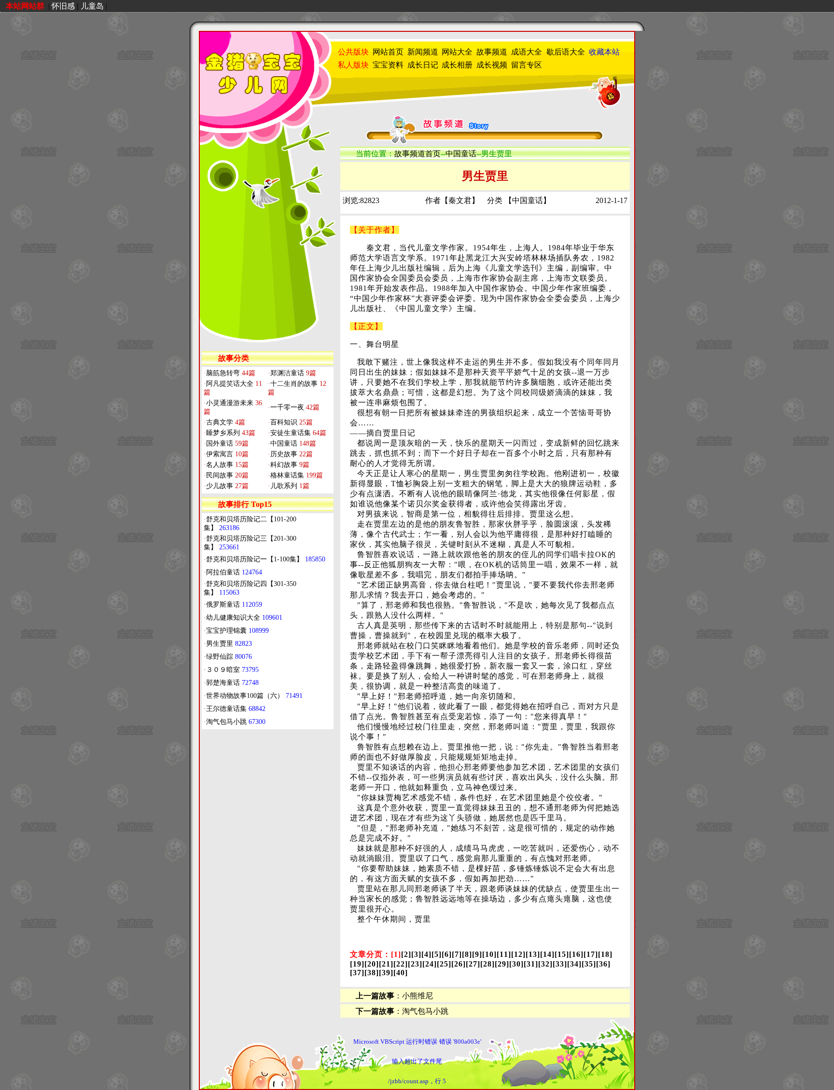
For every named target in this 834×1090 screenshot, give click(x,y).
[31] (531, 964)
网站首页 (388, 52)
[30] (516, 964)
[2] (406, 954)
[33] (560, 964)
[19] (357, 964)
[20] (371, 964)
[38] (371, 972)
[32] (545, 964)
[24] (429, 964)
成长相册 (457, 65)
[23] (415, 964)
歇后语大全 (565, 52)
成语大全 (526, 52)
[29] (502, 964)
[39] (386, 972)
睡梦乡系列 (229, 432)
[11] (504, 954)
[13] (533, 954)
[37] (357, 972)
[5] (436, 954)
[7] (457, 954)
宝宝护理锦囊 (237, 630)
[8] (467, 954)
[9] (477, 954)
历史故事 (290, 454)
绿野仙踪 (229, 656)
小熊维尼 (417, 996)
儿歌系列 (288, 486)
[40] (400, 972)
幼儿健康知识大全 (244, 617)
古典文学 (224, 422)
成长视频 (491, 65)
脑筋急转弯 (229, 373)
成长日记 (422, 65)
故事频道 (491, 52)
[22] (400, 964)
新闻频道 (422, 52)
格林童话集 (295, 475)
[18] (605, 954)
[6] (447, 954)
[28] (487, 964)
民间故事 (226, 475)
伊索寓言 (226, 454)
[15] (562, 954)
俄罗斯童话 (234, 604)
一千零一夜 (294, 407)
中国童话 (292, 443)
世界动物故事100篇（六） (254, 695)
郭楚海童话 (232, 682)
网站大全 (457, 52)
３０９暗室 (232, 669)
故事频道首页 (417, 154)
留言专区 (526, 65)
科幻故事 (288, 464)
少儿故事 (226, 486)
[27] (473, 964)
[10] (489, 954)
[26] (458, 964)
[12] (518, 954)
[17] (591, 954)
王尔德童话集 (235, 708)
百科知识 (290, 422)
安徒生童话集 (297, 432)
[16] (576, 954)
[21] (386, 964)
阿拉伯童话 (234, 572)
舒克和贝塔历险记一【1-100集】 (265, 559)
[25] (444, 964)
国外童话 (226, 443)
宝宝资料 (388, 65)
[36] (603, 964)
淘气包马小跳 (235, 721)
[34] (574, 964)
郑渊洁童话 (292, 373)
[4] (426, 954)
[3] (416, 954)
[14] (547, 954)
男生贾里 (229, 643)
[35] (589, 964)
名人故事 (226, 464)
